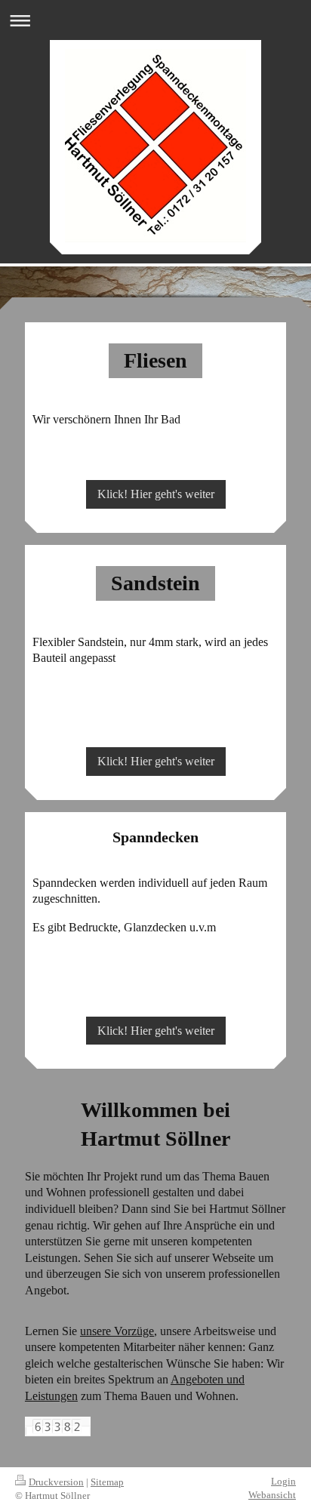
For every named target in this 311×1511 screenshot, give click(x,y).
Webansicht (272, 1494)
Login (283, 1481)
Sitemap (107, 1482)
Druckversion (56, 1482)
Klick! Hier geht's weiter (155, 494)
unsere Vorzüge (117, 1331)
